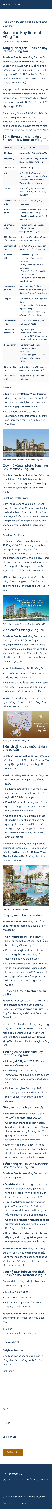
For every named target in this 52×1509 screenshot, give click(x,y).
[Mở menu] (47, 5)
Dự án (19, 21)
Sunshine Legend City (20, 1013)
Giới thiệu (8, 1480)
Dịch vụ (19, 1480)
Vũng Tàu (32, 1333)
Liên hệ (44, 1480)
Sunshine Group (17, 1333)
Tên (5, 1409)
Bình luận (8, 1371)
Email (6, 1423)
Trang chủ (8, 21)
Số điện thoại (10, 1436)
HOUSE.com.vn (11, 4)
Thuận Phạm (22, 41)
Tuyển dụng (32, 1480)
